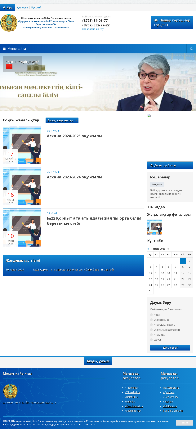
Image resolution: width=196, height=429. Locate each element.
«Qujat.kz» (168, 392)
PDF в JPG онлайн (173, 410)
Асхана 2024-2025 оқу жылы (74, 135)
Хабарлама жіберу (93, 29)
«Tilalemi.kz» (170, 406)
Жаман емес (161, 319)
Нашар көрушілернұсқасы (172, 22)
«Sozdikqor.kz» (133, 410)
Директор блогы (165, 165)
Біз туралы (53, 130)
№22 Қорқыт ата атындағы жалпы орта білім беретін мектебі (94, 221)
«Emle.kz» (130, 401)
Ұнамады (159, 334)
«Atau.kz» (168, 401)
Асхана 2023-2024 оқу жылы (74, 177)
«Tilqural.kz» (132, 387)
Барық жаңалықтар (60, 120)
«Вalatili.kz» (131, 397)
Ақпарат (52, 213)
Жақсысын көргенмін (167, 329)
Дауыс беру (170, 347)
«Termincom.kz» (134, 406)
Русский (36, 7)
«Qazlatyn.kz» (170, 397)
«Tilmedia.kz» (132, 392)
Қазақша (22, 7)
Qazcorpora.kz (171, 387)
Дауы (157, 339)
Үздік (157, 314)
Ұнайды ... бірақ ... (164, 324)
